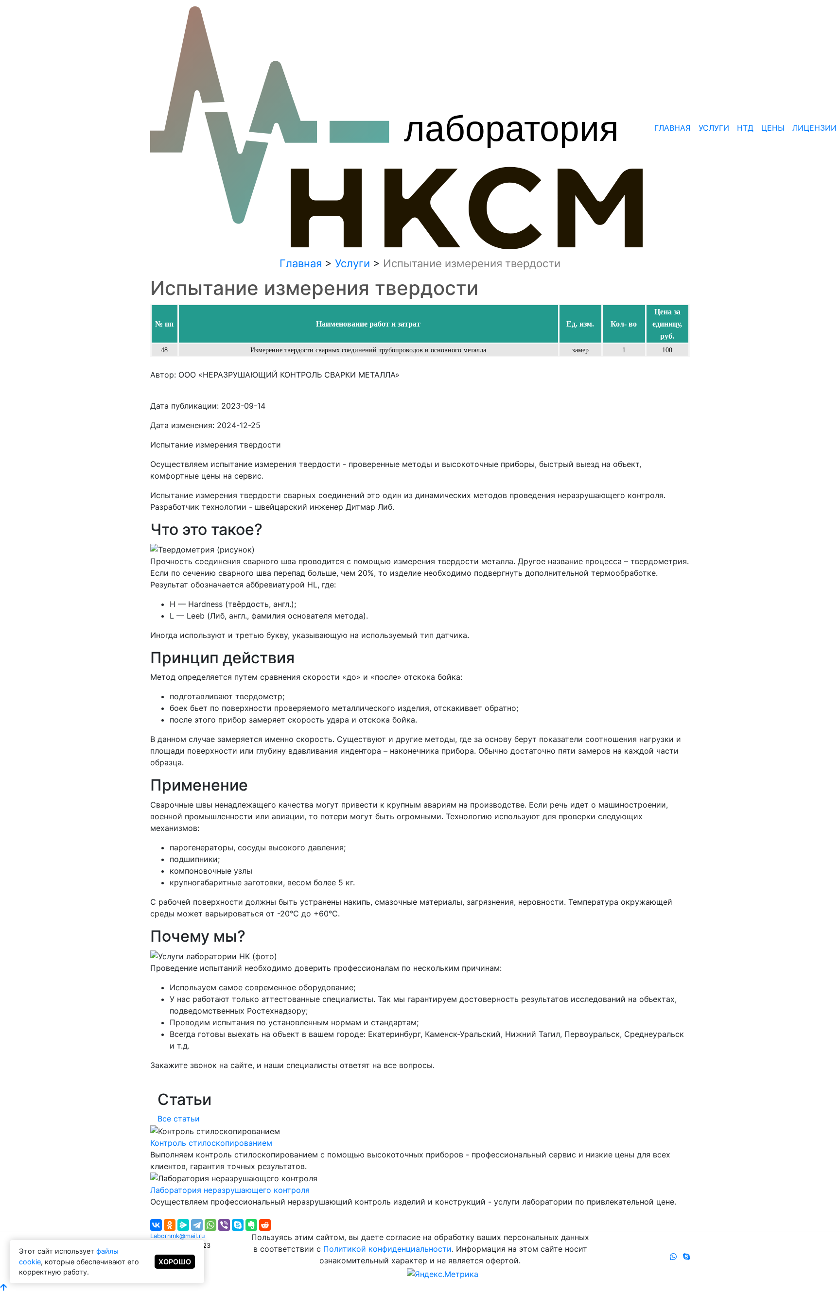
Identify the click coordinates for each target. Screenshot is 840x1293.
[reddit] (265, 1225)
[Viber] (224, 1225)
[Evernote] (251, 1225)
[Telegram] (197, 1225)
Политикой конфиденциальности (387, 1249)
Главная (672, 128)
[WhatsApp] (210, 1225)
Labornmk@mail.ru (177, 1236)
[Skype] (238, 1225)
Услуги (714, 128)
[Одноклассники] (169, 1225)
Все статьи (179, 1118)
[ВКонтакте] (156, 1225)
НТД (745, 128)
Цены (773, 128)
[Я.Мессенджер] (183, 1225)
